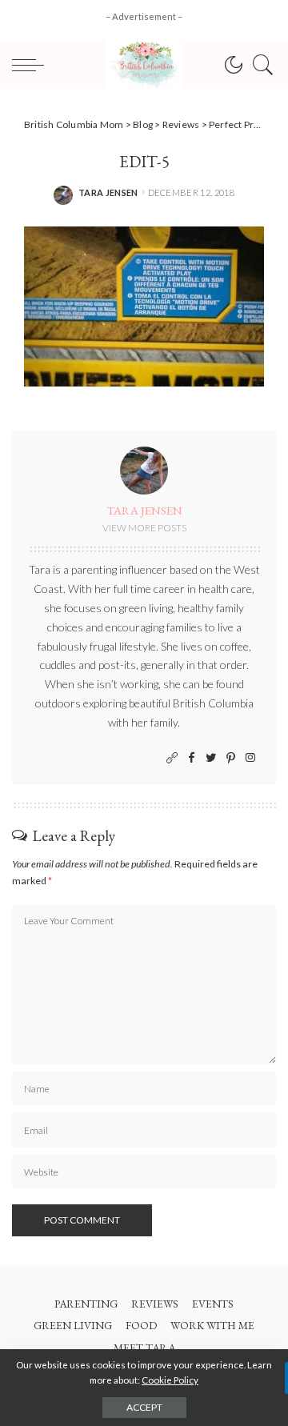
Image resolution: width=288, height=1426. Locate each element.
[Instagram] (250, 758)
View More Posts (144, 528)
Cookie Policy (170, 1380)
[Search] (259, 65)
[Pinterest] (231, 758)
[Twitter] (211, 758)
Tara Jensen (108, 192)
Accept (144, 1407)
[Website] (172, 758)
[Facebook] (192, 758)
